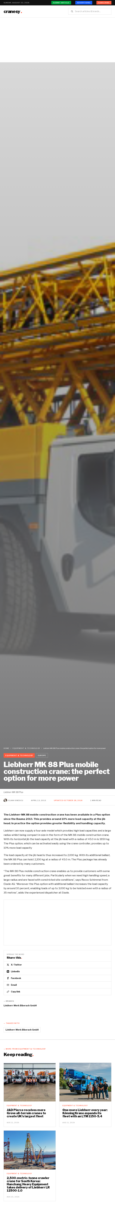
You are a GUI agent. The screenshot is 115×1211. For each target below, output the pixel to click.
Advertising (83, 3)
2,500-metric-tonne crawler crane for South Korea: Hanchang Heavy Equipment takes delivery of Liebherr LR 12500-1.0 (28, 1184)
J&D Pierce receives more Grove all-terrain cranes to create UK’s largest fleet (26, 1113)
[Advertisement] (57, 40)
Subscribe (104, 3)
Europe (42, 755)
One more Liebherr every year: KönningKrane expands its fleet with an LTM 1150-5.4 (85, 1113)
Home (6, 748)
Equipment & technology (26, 748)
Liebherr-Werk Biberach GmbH (20, 1005)
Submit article (61, 3)
